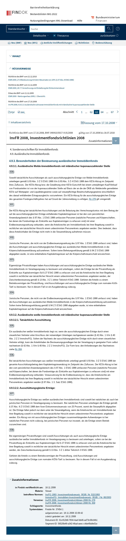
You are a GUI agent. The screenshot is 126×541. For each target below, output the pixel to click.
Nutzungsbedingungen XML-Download (51, 20)
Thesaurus (63, 35)
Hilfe (79, 20)
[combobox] (67, 29)
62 (91, 112)
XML (23, 112)
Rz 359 (18, 349)
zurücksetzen (108, 35)
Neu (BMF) (16, 42)
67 (112, 112)
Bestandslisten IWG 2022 (43, 14)
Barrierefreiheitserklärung (44, 7)
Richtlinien (83, 42)
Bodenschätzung (103, 42)
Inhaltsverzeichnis (20, 122)
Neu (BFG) (32, 42)
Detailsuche (40, 35)
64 (102, 112)
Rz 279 (92, 199)
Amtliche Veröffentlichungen (57, 42)
